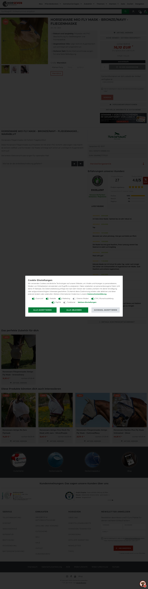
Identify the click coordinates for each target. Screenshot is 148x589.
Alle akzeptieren (42, 310)
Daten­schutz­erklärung (96, 294)
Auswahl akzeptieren (105, 310)
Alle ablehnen (74, 310)
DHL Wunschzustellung (104, 298)
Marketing (66, 298)
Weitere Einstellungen (87, 302)
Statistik (53, 298)
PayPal (58, 302)
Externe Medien (83, 298)
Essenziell (39, 298)
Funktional (71, 302)
